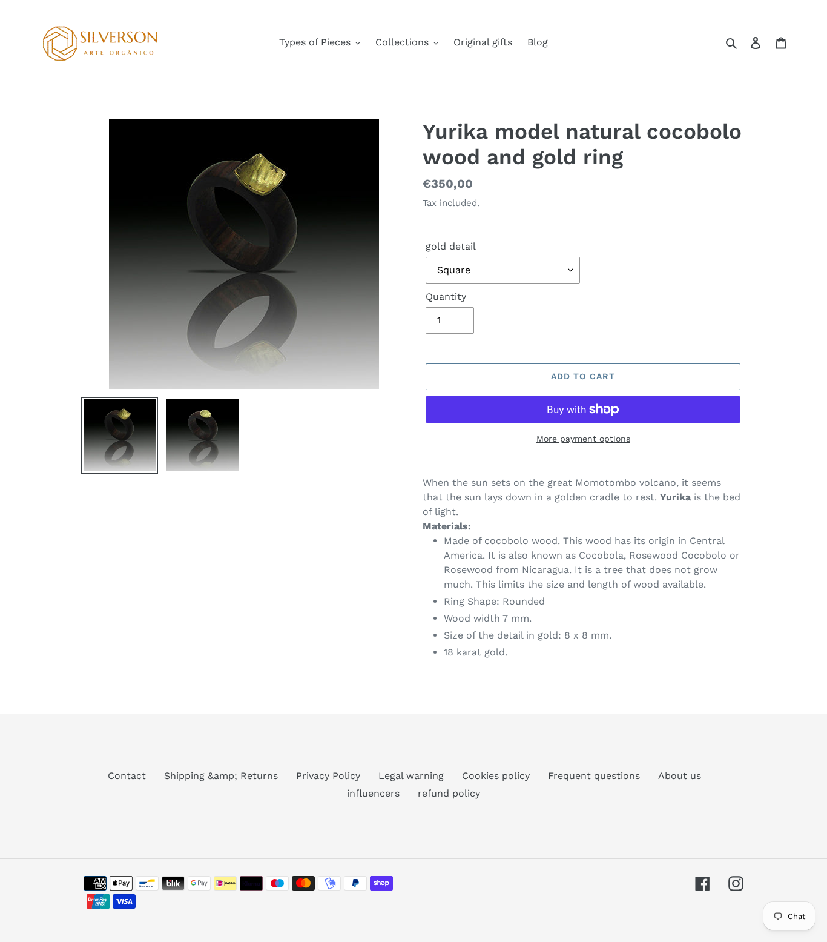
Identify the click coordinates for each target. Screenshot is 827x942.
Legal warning (411, 775)
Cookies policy (496, 775)
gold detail (451, 246)
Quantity (446, 296)
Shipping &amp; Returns (221, 775)
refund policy (449, 793)
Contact (127, 775)
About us (679, 775)
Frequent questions (594, 775)
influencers (373, 793)
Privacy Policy (328, 775)
